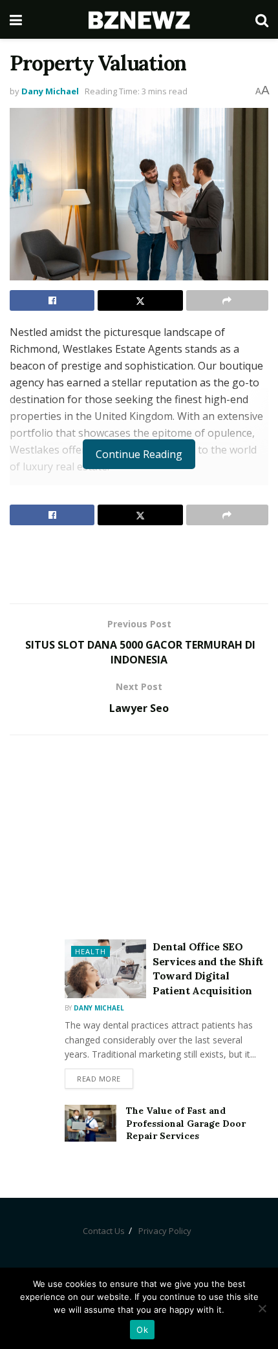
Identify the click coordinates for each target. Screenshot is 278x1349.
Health (90, 951)
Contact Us (104, 1231)
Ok (142, 1329)
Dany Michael (50, 91)
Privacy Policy (164, 1231)
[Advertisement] (139, 564)
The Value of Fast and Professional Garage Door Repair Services (186, 1123)
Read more (99, 1078)
